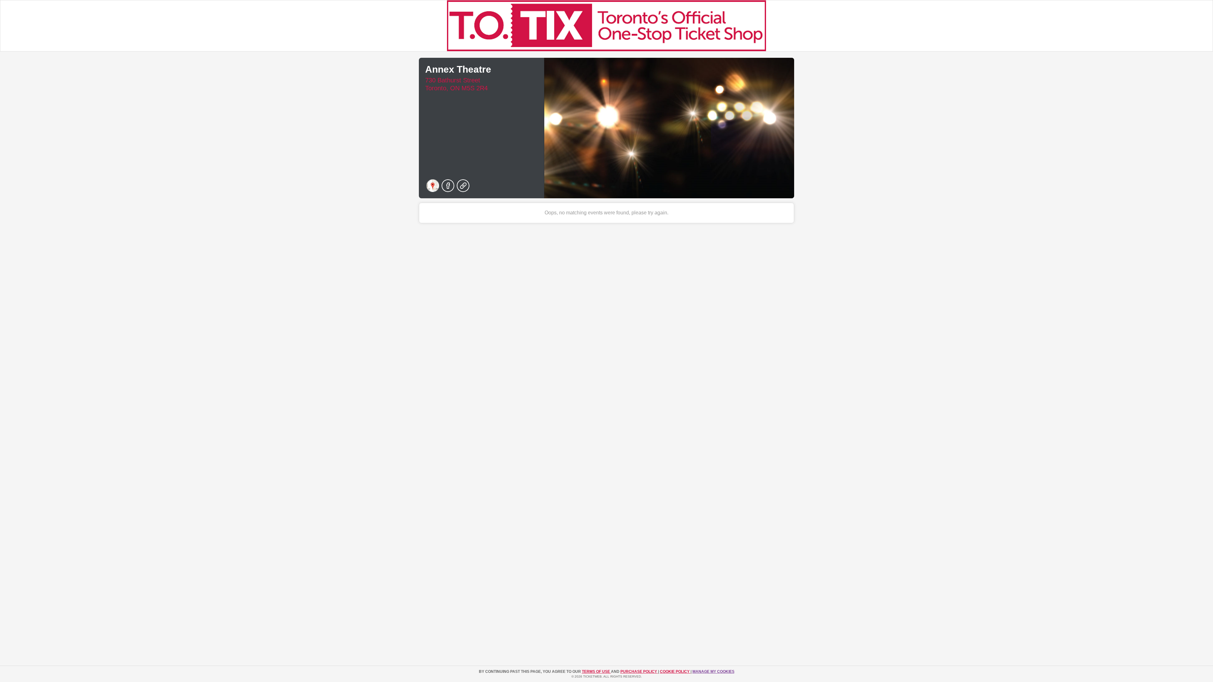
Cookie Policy (675, 671)
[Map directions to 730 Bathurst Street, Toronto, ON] (432, 185)
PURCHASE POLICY (639, 671)
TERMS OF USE (596, 671)
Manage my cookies (713, 671)
